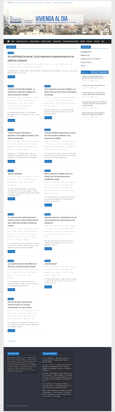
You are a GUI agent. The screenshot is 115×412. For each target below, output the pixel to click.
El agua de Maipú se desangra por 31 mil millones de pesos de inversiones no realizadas (56, 394)
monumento (64, 103)
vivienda (64, 272)
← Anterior (11, 341)
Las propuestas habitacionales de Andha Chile (93, 85)
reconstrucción (17, 318)
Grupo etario (86, 62)
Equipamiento (86, 52)
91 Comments (95, 80)
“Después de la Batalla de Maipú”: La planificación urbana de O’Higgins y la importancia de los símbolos (21, 92)
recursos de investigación (70, 41)
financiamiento (71, 146)
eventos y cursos (46, 41)
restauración (56, 149)
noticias (11, 52)
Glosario (82, 41)
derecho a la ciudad (61, 187)
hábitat (32, 182)
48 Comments (95, 87)
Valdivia (64, 149)
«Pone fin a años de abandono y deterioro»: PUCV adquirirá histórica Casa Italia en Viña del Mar (23, 135)
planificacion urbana (14, 108)
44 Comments (95, 96)
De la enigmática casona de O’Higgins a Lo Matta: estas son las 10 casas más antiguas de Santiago (60, 92)
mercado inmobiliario (59, 234)
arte (20, 275)
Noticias (89, 41)
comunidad (32, 234)
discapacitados (37, 66)
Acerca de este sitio (22, 41)
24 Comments (95, 107)
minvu (70, 187)
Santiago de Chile (49, 105)
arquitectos (49, 231)
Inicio (12, 41)
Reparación (85, 55)
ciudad (20, 103)
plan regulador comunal (24, 105)
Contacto (97, 41)
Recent (95, 72)
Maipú (25, 103)
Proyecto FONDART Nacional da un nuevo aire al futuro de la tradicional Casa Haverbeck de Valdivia (60, 135)
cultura (57, 103)
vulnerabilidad (12, 184)
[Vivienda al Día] (8, 41)
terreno (24, 108)
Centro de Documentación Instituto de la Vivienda (34, 64)
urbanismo (18, 239)
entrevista (47, 234)
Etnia (83, 65)
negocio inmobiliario (21, 236)
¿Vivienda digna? (50, 264)
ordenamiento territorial (52, 190)
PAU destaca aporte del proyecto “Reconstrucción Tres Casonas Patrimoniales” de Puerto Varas (20, 305)
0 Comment (66, 64)
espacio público (60, 146)
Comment (104, 72)
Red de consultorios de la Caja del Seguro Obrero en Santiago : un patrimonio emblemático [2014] (43, 2)
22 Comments (95, 117)
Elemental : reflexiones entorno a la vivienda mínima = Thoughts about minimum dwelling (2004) (56, 360)
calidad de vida (23, 234)
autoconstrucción (69, 231)
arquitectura (27, 66)
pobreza (57, 272)
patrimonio (72, 103)
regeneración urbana (29, 318)
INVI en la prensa (34, 41)
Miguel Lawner (27, 275)
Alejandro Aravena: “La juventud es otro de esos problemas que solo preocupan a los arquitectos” (60, 220)
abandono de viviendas (15, 146)
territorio (11, 239)
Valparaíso (26, 149)
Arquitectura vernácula (91, 59)
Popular (86, 72)
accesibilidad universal (15, 66)
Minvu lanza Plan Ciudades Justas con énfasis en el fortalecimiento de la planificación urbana (58, 176)
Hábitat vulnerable (15, 174)
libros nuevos (57, 41)
